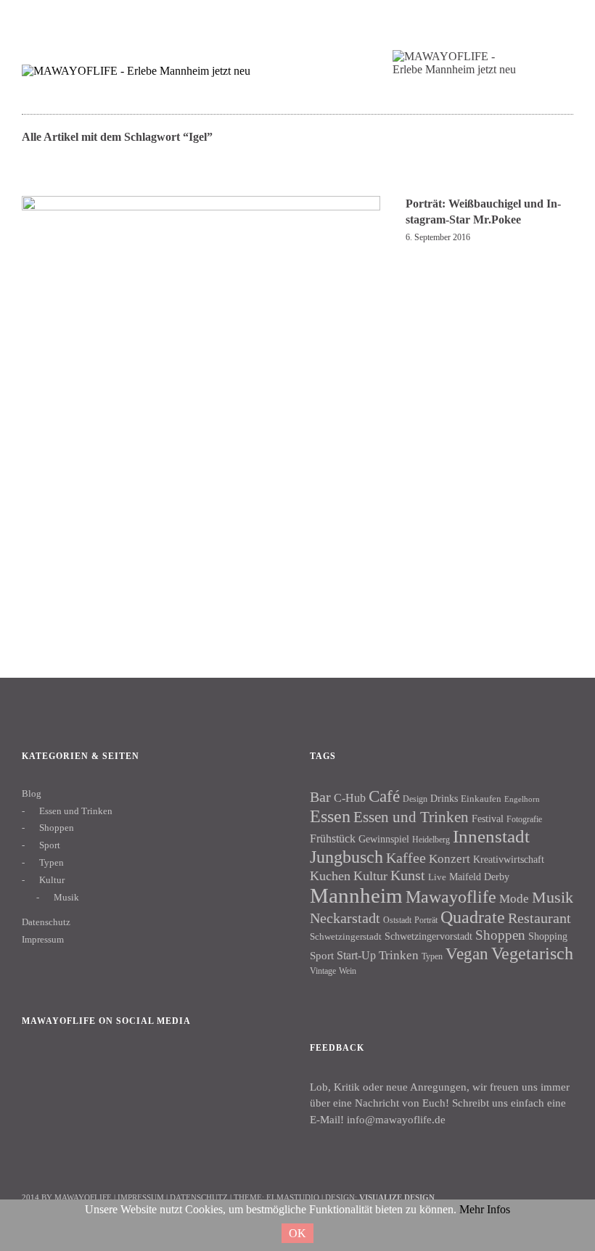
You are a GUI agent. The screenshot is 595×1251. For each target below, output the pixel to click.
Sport (49, 845)
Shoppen (56, 827)
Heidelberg (431, 839)
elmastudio (292, 1197)
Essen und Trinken (75, 810)
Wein (347, 971)
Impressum (43, 939)
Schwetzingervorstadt (428, 936)
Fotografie (524, 819)
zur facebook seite (497, 18)
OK (297, 1233)
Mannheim (356, 895)
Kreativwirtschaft (508, 859)
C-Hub (350, 798)
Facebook (40, 1071)
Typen (51, 862)
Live (437, 876)
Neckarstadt (345, 918)
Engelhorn (522, 799)
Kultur (52, 879)
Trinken (399, 955)
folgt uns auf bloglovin (469, 18)
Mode (514, 899)
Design (415, 799)
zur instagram (525, 18)
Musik (66, 897)
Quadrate (472, 917)
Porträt (426, 920)
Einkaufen (481, 798)
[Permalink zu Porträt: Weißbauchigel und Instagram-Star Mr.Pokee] (201, 375)
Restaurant (539, 918)
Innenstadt (491, 836)
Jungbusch (346, 856)
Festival (488, 818)
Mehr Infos (484, 1209)
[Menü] (40, 21)
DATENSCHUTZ (199, 1197)
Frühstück (333, 838)
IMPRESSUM (141, 1197)
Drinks (444, 798)
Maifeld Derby (479, 876)
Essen (330, 816)
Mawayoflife (451, 896)
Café (384, 796)
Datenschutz (46, 921)
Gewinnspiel (383, 839)
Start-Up (356, 955)
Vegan (467, 954)
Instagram (79, 1071)
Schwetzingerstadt (346, 936)
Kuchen (330, 876)
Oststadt (397, 920)
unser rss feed (554, 18)
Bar (320, 797)
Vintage (323, 971)
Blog (31, 793)
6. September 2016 (438, 237)
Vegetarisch (532, 953)
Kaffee (406, 858)
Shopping (547, 936)
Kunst (407, 875)
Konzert (449, 859)
